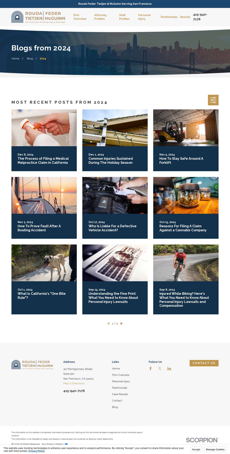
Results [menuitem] (185, 17)
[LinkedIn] (169, 368)
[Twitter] (160, 368)
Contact (117, 400)
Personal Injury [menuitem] (144, 17)
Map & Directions (74, 383)
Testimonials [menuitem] (168, 17)
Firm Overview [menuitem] (79, 17)
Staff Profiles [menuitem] (124, 17)
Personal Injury (121, 381)
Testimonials (119, 387)
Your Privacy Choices (52, 444)
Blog (115, 407)
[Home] (38, 17)
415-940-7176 (74, 391)
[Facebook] (150, 368)
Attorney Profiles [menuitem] (100, 17)
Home (116, 368)
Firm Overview (120, 375)
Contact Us (204, 363)
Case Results (120, 394)
